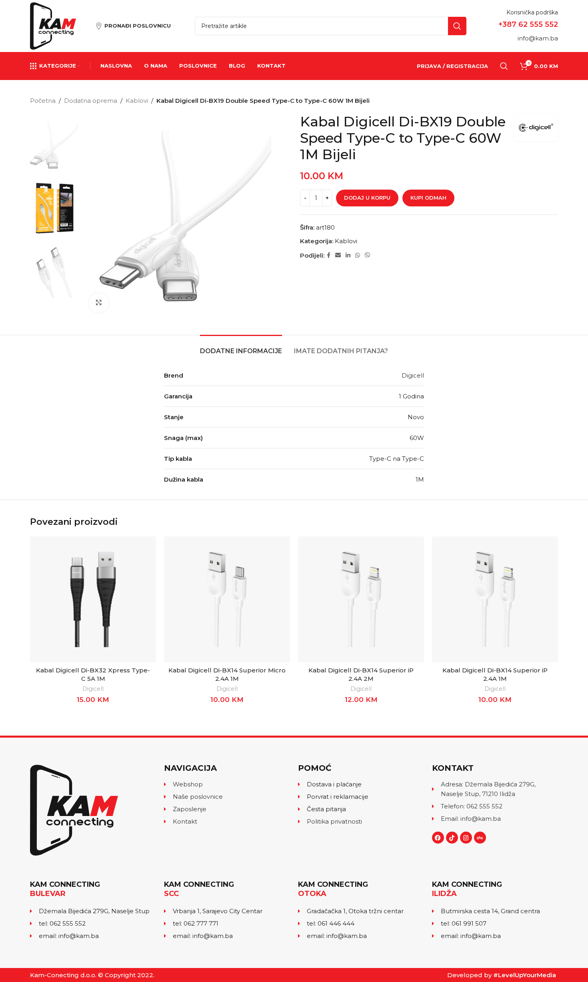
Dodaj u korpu (367, 197)
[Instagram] (466, 838)
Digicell (413, 375)
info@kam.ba (538, 38)
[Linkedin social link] (348, 255)
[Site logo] (53, 25)
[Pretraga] (504, 66)
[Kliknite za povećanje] (99, 303)
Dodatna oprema (90, 100)
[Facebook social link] (328, 255)
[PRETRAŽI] (457, 26)
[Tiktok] (452, 838)
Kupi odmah (428, 197)
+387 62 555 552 (528, 24)
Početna (43, 100)
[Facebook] (438, 838)
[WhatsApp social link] (357, 255)
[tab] (241, 347)
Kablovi (137, 100)
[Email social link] (338, 255)
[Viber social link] (367, 255)
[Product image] (93, 599)
